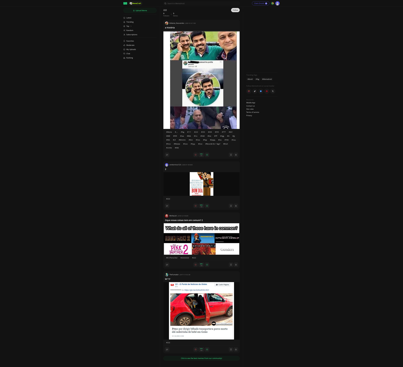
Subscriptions (131, 34)
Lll (175, 140)
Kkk (168, 140)
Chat (128, 53)
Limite (169, 148)
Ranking (129, 58)
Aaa (182, 136)
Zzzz (200, 144)
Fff (216, 136)
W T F (167, 279)
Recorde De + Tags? (213, 144)
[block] (236, 155)
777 (224, 132)
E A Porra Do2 (172, 258)
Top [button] (128, 26)
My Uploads (131, 49)
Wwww (177, 144)
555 (217, 132)
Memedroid (267, 79)
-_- (177, 132)
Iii (228, 136)
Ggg (222, 136)
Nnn (191, 140)
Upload (141, 10)
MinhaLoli (173, 216)
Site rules (250, 109)
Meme (169, 132)
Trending (129, 22)
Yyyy (193, 144)
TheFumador (174, 274)
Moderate (130, 45)
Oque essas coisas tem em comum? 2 (184, 220)
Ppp (205, 140)
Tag (183, 132)
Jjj (234, 136)
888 (168, 136)
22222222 (185, 258)
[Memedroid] (125, 3)
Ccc (196, 136)
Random (129, 30)
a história (170, 27)
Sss (220, 140)
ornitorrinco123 (175, 165)
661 (231, 132)
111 (189, 132)
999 (175, 136)
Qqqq (213, 140)
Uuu (234, 140)
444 (210, 132)
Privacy (249, 115)
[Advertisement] (262, 39)
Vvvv (169, 144)
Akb (177, 148)
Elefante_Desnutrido (176, 23)
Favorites (130, 41)
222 (196, 132)
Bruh (226, 144)
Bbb (189, 136)
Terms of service (252, 112)
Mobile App (250, 102)
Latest (128, 17)
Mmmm (183, 140)
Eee (210, 136)
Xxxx (186, 144)
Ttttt (227, 140)
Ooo (198, 140)
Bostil (251, 79)
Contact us (250, 106)
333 (203, 132)
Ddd (203, 136)
